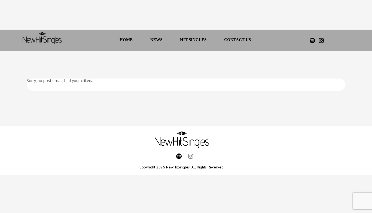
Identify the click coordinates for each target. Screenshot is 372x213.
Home (126, 39)
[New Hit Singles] (42, 40)
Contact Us (237, 39)
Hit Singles (193, 39)
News (156, 39)
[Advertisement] (179, 16)
